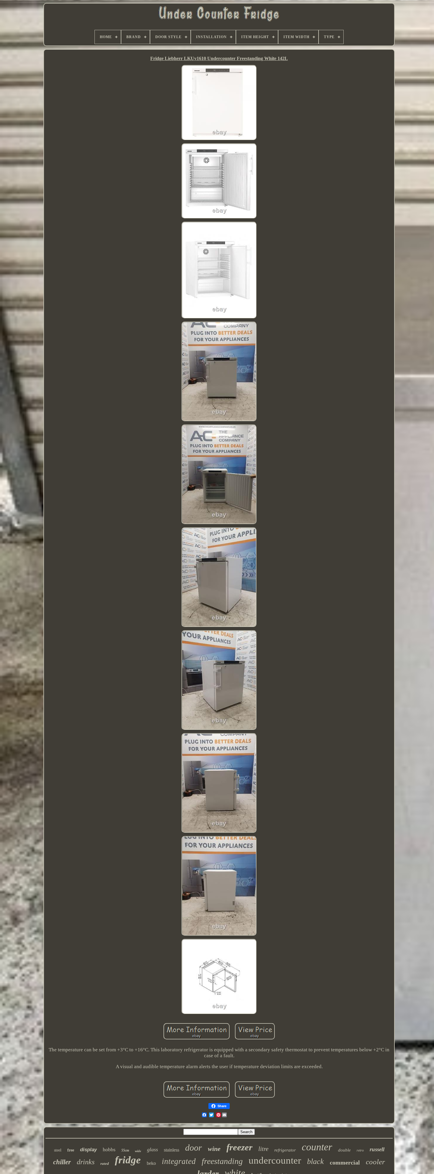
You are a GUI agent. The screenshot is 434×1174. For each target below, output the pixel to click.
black (315, 1161)
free (70, 1150)
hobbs (109, 1149)
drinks (85, 1162)
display (88, 1149)
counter (317, 1146)
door (193, 1147)
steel (57, 1150)
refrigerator (285, 1150)
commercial (345, 1162)
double (344, 1150)
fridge (128, 1160)
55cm (125, 1150)
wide (138, 1151)
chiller (62, 1162)
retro (360, 1150)
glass (152, 1149)
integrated (179, 1161)
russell (377, 1149)
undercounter (275, 1160)
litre (263, 1148)
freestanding (222, 1161)
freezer (239, 1147)
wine (214, 1148)
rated (104, 1163)
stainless (171, 1149)
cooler (375, 1162)
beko (151, 1163)
